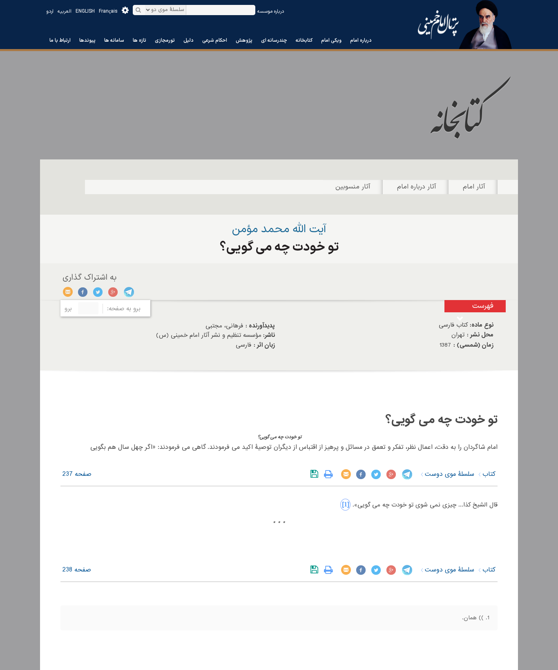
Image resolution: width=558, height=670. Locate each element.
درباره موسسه (270, 11)
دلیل (188, 40)
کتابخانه (304, 40)
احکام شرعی (214, 40)
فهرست (482, 305)
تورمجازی (165, 40)
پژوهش (244, 40)
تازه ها (139, 40)
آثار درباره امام (416, 187)
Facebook (83, 292)
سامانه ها (114, 40)
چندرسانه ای (274, 40)
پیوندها (87, 40)
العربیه (64, 11)
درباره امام (361, 40)
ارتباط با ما (60, 40)
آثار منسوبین (353, 187)
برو (68, 309)
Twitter (98, 292)
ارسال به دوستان (68, 292)
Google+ (113, 292)
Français (108, 11)
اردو (50, 11)
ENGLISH (85, 11)
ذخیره (315, 474)
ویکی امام (331, 40)
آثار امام (474, 187)
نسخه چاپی (330, 474)
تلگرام (128, 292)
